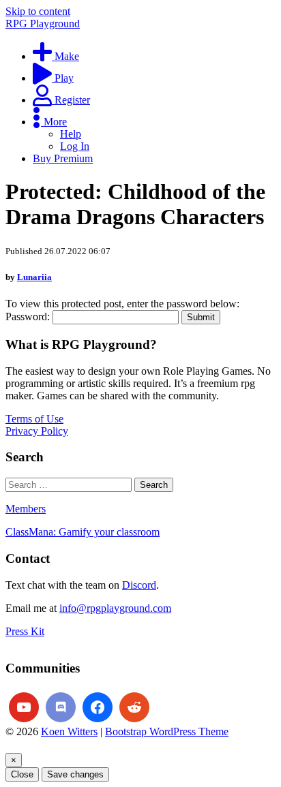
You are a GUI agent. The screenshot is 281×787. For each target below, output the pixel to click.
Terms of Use (34, 419)
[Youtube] (23, 707)
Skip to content (37, 11)
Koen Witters (69, 731)
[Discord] (60, 707)
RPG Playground (42, 23)
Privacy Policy (36, 431)
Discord (139, 585)
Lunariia (34, 277)
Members (25, 508)
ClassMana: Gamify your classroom (82, 532)
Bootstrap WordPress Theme (166, 731)
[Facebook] (97, 707)
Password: (29, 316)
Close (22, 774)
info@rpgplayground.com (115, 608)
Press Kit (24, 631)
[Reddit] (134, 707)
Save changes (75, 774)
